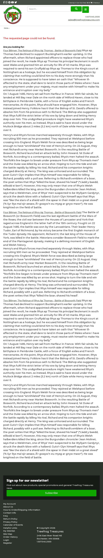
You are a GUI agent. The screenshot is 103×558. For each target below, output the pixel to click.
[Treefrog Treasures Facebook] (4, 2)
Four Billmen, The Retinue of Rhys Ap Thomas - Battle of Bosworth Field (42, 50)
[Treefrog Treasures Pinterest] (9, 2)
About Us (8, 506)
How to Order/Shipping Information (21, 510)
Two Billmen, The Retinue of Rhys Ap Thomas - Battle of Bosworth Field (42, 300)
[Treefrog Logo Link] (15, 15)
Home (6, 28)
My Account (9, 504)
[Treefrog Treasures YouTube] (12, 2)
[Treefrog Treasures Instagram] (6, 2)
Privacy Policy (10, 522)
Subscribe (51, 493)
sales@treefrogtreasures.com (84, 19)
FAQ (5, 516)
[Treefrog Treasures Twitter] (15, 2)
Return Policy (10, 519)
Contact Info (9, 512)
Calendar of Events (13, 525)
